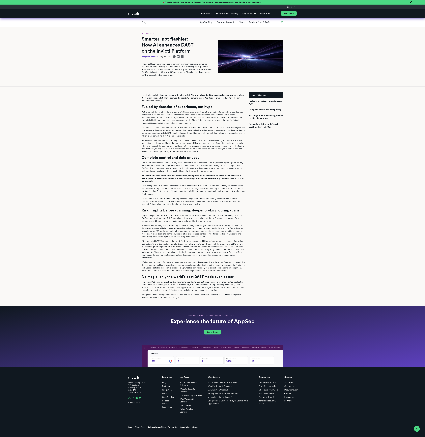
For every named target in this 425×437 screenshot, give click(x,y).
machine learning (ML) (232, 127)
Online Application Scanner (188, 410)
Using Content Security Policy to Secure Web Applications (228, 402)
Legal (130, 427)
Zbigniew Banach (150, 56)
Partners (288, 401)
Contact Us (289, 386)
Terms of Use (173, 427)
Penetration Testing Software (188, 383)
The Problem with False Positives (222, 382)
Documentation (291, 390)
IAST (192, 284)
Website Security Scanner (187, 390)
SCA (209, 284)
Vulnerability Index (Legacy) (220, 397)
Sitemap (195, 427)
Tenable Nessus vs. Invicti (267, 402)
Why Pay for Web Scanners (220, 386)
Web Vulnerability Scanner (187, 400)
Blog (144, 22)
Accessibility (185, 427)
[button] (291, 7)
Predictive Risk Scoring (152, 225)
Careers (287, 393)
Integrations (167, 390)
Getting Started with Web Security (223, 393)
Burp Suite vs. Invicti (268, 386)
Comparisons (185, 405)
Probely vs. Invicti (266, 393)
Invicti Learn (167, 407)
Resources (289, 397)
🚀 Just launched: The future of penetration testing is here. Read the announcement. (212, 2)
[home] (133, 13)
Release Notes (165, 402)
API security (184, 284)
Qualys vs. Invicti (266, 397)
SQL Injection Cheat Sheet (219, 390)
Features (166, 386)
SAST (231, 284)
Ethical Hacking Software (191, 395)
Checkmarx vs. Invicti (268, 390)
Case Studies (168, 397)
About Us (288, 382)
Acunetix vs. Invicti (267, 382)
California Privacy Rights (157, 427)
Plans (164, 393)
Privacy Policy (140, 427)
